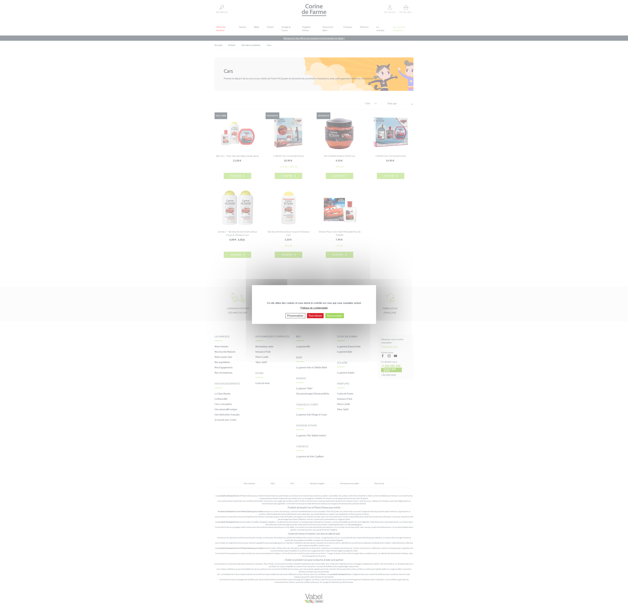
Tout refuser (315, 315)
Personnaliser (295, 315)
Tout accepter (334, 315)
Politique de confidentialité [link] (314, 307)
